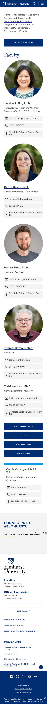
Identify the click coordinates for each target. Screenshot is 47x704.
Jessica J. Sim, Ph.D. (17, 103)
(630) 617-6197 (17, 206)
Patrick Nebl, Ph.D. (16, 267)
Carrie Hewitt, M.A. (16, 187)
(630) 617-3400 (11, 596)
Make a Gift (23, 611)
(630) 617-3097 (19, 494)
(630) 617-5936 (17, 286)
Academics (19, 15)
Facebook (23, 535)
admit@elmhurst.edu (13, 598)
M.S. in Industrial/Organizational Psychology (19, 27)
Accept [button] (17, 701)
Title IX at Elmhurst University (21, 631)
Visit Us (23, 435)
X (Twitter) (35, 534)
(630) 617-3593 (17, 367)
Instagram (10, 535)
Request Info (23, 445)
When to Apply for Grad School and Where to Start (19, 665)
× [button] (45, 698)
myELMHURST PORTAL (14, 620)
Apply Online (23, 454)
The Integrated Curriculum (15, 659)
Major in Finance (11, 654)
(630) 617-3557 (17, 405)
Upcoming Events (23, 426)
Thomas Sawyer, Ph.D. (18, 348)
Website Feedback (23, 692)
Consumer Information (23, 689)
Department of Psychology (18, 21)
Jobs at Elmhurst (13, 625)
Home (7, 15)
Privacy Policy (23, 685)
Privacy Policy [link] (37, 701)
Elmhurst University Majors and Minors (17, 648)
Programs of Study (14, 24)
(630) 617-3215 (16, 125)
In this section (22, 43)
